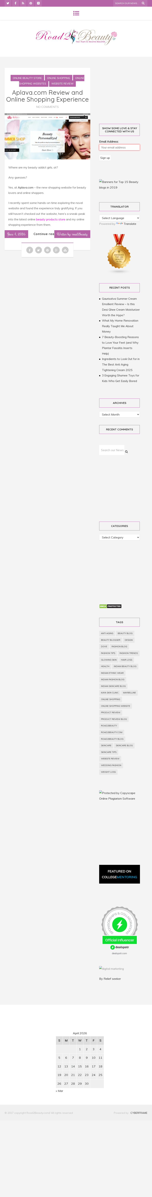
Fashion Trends (129, 653)
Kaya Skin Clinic (110, 692)
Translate (130, 224)
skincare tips (108, 752)
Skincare (106, 745)
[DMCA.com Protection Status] (110, 607)
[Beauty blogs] (119, 273)
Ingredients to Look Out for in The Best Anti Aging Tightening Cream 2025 (121, 364)
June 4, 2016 (16, 234)
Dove (104, 646)
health (105, 666)
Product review (110, 712)
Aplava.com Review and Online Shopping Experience (47, 95)
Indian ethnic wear (112, 673)
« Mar (59, 1091)
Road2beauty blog (112, 739)
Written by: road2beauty (72, 234)
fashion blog (119, 646)
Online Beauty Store (27, 78)
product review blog (114, 719)
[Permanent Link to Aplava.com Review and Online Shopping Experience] (47, 158)
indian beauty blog (125, 666)
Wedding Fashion (111, 765)
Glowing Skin (109, 660)
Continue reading (47, 234)
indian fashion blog (112, 679)
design (129, 640)
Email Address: (109, 141)
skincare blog (124, 745)
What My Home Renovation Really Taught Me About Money (120, 326)
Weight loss (108, 772)
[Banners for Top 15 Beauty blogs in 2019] (119, 187)
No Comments (47, 107)
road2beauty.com (111, 732)
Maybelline (129, 692)
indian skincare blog (113, 686)
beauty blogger (110, 640)
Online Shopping (58, 78)
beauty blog (125, 633)
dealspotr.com (119, 953)
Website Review (62, 83)
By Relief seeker (110, 979)
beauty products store (51, 219)
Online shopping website (115, 706)
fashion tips (108, 653)
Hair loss (126, 660)
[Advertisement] (36, 1042)
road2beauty (109, 725)
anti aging (107, 633)
